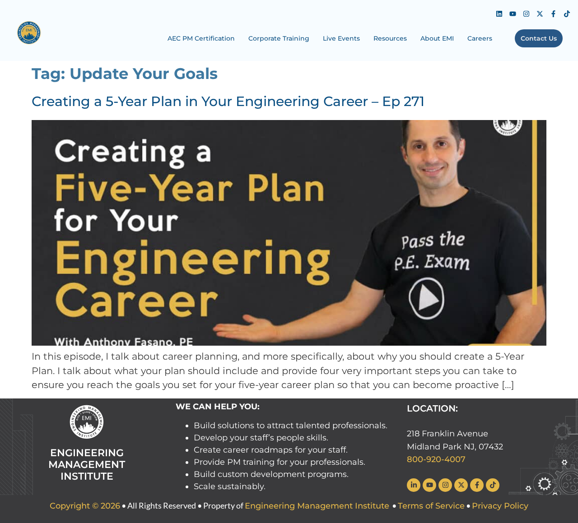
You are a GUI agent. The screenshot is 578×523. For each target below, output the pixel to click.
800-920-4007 (436, 459)
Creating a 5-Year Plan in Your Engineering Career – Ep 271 (228, 101)
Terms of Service (431, 506)
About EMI (437, 38)
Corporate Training (278, 38)
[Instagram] (526, 13)
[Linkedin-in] (413, 485)
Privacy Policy (500, 506)
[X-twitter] (539, 13)
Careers (479, 38)
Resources (390, 38)
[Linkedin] (499, 13)
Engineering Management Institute (317, 506)
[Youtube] (512, 13)
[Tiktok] (566, 13)
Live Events (341, 38)
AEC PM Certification (201, 38)
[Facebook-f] (553, 13)
